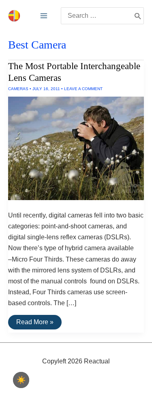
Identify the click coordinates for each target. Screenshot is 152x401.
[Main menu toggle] (44, 16)
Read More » (39, 323)
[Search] (137, 16)
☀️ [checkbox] (21, 380)
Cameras (18, 89)
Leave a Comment (83, 89)
